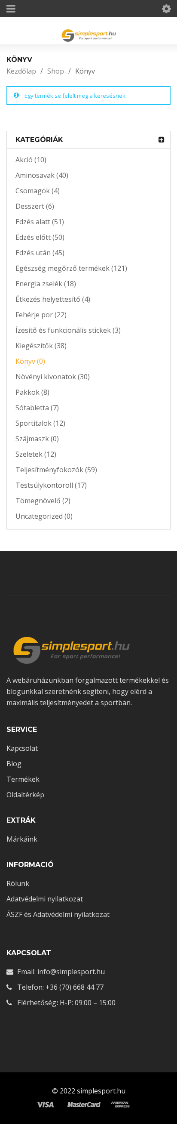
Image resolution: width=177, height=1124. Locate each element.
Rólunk (17, 883)
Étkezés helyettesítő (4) (52, 299)
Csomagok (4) (37, 190)
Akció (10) (30, 159)
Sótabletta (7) (37, 407)
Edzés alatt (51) (39, 221)
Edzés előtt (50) (39, 237)
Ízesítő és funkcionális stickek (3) (68, 330)
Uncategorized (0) (44, 516)
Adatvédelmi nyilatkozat (44, 899)
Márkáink (21, 839)
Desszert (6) (34, 206)
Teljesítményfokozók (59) (56, 469)
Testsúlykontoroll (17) (51, 485)
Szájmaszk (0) (37, 438)
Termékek (23, 779)
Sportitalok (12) (40, 423)
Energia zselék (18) (45, 283)
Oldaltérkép (25, 794)
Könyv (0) (30, 361)
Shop (55, 71)
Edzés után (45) (39, 252)
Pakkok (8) (32, 392)
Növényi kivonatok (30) (52, 376)
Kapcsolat (22, 748)
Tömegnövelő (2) (42, 500)
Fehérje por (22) (41, 314)
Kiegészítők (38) (41, 345)
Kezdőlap (21, 71)
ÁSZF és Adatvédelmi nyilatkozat (58, 914)
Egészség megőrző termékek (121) (71, 268)
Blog (13, 763)
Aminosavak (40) (41, 175)
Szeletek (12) (35, 454)
